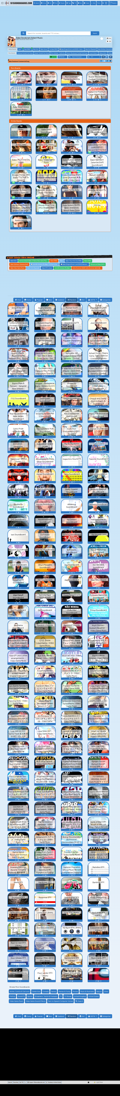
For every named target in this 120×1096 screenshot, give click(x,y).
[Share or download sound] (101, 61)
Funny (44, 3)
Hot (50, 3)
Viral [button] (19, 300)
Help (94, 3)
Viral (56, 3)
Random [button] (73, 300)
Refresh (63, 57)
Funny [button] (29, 300)
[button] (102, 38)
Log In (113, 3)
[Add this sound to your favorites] (110, 61)
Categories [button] (106, 300)
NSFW (92, 300)
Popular (63, 3)
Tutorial (54, 57)
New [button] (50, 300)
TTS (75, 3)
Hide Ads (106, 3)
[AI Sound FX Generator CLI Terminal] (25, 1082)
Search (37, 3)
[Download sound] (104, 61)
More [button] (98, 3)
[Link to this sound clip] (107, 61)
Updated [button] (61, 300)
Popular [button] (40, 300)
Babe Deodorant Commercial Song (19, 61)
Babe (20, 49)
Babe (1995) (28, 49)
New (81, 3)
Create (87, 3)
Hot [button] (83, 300)
